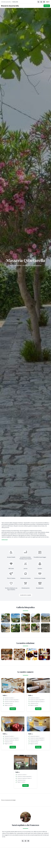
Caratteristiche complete (25, 595)
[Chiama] (38, 2)
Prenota (47, 6)
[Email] (44, 2)
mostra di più (5, 539)
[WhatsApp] (41, 2)
